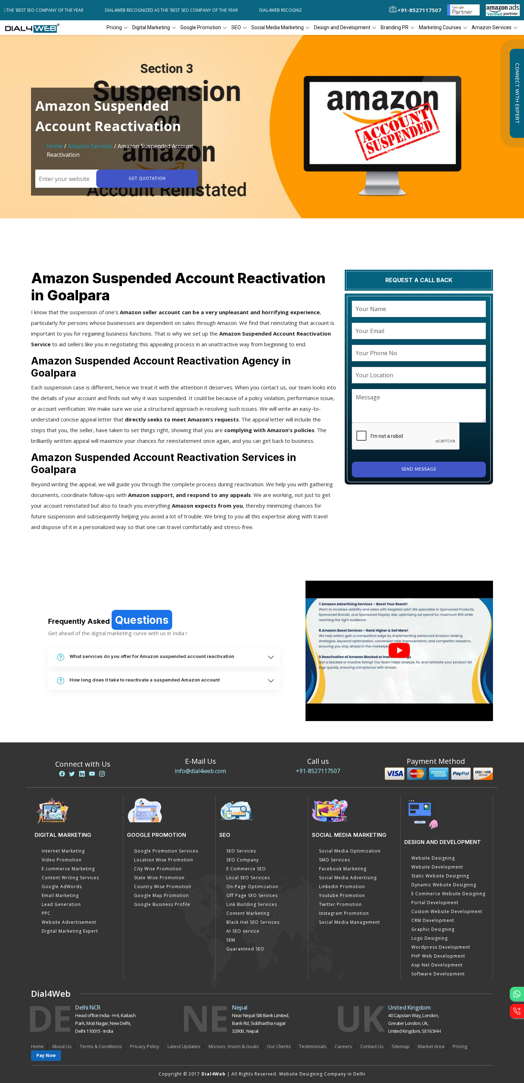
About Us (62, 1046)
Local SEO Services (248, 878)
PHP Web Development (438, 956)
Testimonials (313, 1046)
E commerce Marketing (68, 869)
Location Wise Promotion (163, 860)
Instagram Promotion (344, 913)
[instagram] (102, 774)
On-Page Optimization (252, 887)
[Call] (517, 1011)
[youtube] (92, 774)
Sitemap (401, 1046)
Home (55, 146)
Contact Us (372, 1046)
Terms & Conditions (101, 1046)
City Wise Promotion (158, 869)
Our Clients (279, 1046)
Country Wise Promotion (162, 887)
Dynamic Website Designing (443, 885)
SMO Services (334, 860)
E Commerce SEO (246, 869)
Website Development (437, 867)
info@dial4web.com (200, 771)
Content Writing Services (70, 878)
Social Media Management (349, 922)
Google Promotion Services (166, 851)
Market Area (431, 1046)
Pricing (114, 27)
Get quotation (147, 178)
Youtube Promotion (342, 895)
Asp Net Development (437, 965)
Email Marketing (60, 895)
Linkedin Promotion (342, 887)
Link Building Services (251, 904)
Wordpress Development (440, 947)
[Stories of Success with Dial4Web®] (399, 651)
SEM (230, 940)
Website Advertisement (69, 922)
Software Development (438, 974)
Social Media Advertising (348, 878)
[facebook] (62, 774)
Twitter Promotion (340, 904)
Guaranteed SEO (245, 949)
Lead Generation (61, 904)
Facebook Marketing (342, 869)
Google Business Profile (162, 904)
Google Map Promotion (161, 895)
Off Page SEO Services (252, 895)
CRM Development (432, 920)
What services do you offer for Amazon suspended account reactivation (152, 656)
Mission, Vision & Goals (234, 1046)
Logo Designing (429, 938)
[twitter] (72, 774)
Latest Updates (184, 1046)
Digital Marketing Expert (70, 931)
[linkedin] (82, 774)
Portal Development (434, 903)
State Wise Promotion (159, 878)
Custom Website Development (446, 911)
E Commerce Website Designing (448, 894)
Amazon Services (90, 146)
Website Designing (433, 858)
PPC (46, 913)
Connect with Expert (517, 93)
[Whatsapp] (517, 994)
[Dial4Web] (34, 28)
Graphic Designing (432, 929)
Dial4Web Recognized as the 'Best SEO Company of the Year (143, 10)
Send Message (418, 469)
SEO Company (242, 860)
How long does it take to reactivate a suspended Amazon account (145, 680)
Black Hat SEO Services (252, 922)
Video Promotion (62, 860)
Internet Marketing (63, 851)
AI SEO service (243, 931)
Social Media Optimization (350, 851)
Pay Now (46, 1055)
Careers (343, 1046)
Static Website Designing (440, 876)
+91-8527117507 (318, 771)
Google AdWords (62, 887)
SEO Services (241, 851)
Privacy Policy (144, 1046)
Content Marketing (247, 913)
